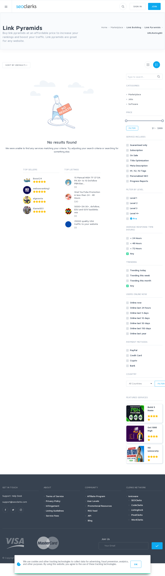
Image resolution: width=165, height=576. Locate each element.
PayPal (134, 350)
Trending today (138, 270)
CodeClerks (137, 505)
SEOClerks (136, 500)
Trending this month (141, 280)
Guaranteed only (139, 145)
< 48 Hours (136, 243)
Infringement (52, 505)
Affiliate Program (96, 496)
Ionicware (133, 496)
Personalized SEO (139, 175)
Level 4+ (134, 213)
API (89, 515)
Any (132, 253)
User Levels (93, 501)
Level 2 (134, 203)
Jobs (130, 99)
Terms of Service (55, 496)
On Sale (134, 155)
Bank (133, 365)
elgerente (38, 198)
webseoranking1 (41, 188)
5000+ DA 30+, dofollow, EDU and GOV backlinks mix (87, 209)
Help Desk (17, 495)
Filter (132, 128)
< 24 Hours (136, 238)
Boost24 (37, 178)
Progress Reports (139, 181)
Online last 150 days (141, 328)
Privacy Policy (53, 501)
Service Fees (52, 515)
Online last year (138, 333)
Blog (89, 520)
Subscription (136, 150)
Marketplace (134, 94)
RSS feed (92, 510)
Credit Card (136, 355)
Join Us (106, 539)
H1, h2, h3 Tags (138, 170)
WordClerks (137, 519)
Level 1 (134, 198)
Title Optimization (139, 160)
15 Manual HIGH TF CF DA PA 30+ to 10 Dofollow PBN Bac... (87, 180)
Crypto (134, 360)
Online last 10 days (140, 318)
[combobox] (144, 77)
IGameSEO (38, 208)
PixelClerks (137, 514)
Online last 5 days (139, 312)
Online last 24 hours (140, 307)
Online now (136, 302)
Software (133, 104)
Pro (135, 218)
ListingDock (137, 509)
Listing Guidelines (55, 510)
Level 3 (134, 208)
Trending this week (140, 275)
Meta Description (139, 165)
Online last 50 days (140, 323)
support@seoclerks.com (14, 501)
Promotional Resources (99, 505)
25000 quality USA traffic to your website (86, 222)
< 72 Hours (136, 248)
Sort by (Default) (15, 65)
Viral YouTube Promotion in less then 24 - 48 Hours (87, 195)
